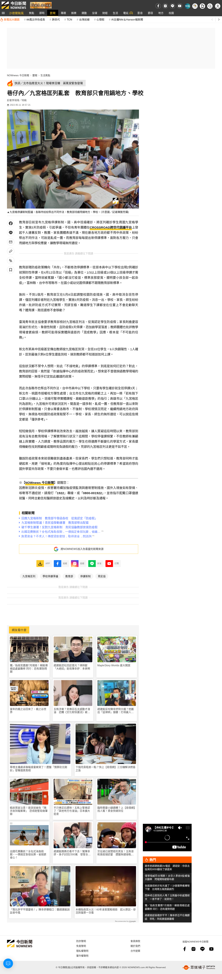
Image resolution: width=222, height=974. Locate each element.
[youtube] (179, 6)
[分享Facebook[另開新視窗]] (10, 223)
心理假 (100, 19)
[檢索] (210, 6)
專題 (63, 13)
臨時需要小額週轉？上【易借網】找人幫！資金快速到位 (116, 809)
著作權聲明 (82, 955)
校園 (171, 13)
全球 (94, 13)
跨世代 (56, 19)
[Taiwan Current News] (187, 6)
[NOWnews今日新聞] (14, 5)
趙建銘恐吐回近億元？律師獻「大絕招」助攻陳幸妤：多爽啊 (72, 667)
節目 (150, 13)
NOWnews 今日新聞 (18, 75)
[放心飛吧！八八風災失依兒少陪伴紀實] (41, 5)
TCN (69, 19)
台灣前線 (84, 19)
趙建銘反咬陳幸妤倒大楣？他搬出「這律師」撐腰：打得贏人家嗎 (115, 711)
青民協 (102, 576)
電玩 (125, 13)
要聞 (53, 13)
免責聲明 (81, 946)
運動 (84, 13)
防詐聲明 (81, 941)
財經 (105, 13)
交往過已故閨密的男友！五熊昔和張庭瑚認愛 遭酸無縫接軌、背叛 (115, 853)
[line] (172, 6)
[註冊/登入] (217, 6)
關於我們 (135, 946)
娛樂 (73, 13)
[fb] (158, 6)
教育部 (69, 576)
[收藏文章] (10, 269)
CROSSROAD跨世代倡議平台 (111, 227)
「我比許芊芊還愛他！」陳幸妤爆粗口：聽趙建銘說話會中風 (40, 911)
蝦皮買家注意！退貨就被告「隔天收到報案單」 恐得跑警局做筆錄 (29, 810)
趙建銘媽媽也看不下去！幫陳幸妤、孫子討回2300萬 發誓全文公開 (72, 853)
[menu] (3, 13)
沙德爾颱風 (16, 13)
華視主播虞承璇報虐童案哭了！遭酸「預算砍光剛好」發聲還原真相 (38, 769)
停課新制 (85, 576)
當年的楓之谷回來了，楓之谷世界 (28, 711)
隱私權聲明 (82, 950)
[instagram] (165, 6)
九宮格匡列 (28, 576)
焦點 (31, 13)
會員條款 (135, 941)
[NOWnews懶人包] (195, 6)
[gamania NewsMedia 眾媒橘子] (199, 967)
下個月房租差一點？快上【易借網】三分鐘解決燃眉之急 (105, 769)
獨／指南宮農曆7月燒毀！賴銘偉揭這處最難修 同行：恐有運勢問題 (29, 668)
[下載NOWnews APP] (202, 6)
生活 (115, 13)
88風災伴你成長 (35, 19)
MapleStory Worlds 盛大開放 (113, 665)
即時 (42, 13)
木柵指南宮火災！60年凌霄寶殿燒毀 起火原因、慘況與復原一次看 (106, 911)
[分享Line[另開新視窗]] (10, 232)
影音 (140, 13)
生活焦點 (45, 75)
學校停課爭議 (50, 576)
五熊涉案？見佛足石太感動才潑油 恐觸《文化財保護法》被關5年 (72, 711)
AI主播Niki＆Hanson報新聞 (127, 19)
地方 (160, 13)
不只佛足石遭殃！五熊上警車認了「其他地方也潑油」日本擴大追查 (72, 810)
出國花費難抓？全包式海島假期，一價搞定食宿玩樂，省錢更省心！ (28, 854)
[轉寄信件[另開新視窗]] (10, 242)
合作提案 (135, 950)
